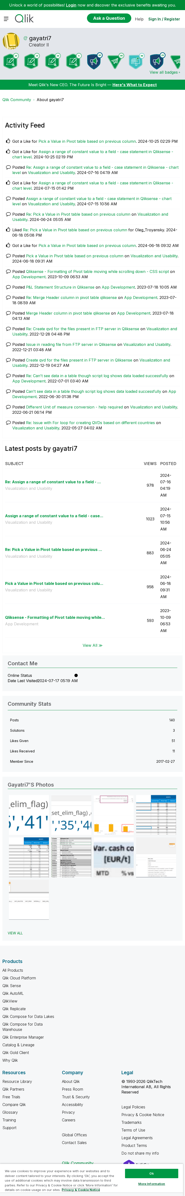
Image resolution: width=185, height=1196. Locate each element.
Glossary (10, 1112)
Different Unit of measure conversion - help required (74, 407)
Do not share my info (140, 1153)
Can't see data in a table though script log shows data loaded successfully (93, 391)
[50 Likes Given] (136, 61)
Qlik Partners (13, 1089)
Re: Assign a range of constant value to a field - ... (53, 481)
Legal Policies (133, 1107)
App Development (29, 276)
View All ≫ (93, 645)
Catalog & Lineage (18, 1044)
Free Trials (11, 1096)
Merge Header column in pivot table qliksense (68, 313)
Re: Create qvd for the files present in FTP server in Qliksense (82, 328)
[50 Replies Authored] (116, 61)
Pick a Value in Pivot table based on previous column (87, 141)
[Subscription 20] (53, 61)
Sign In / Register (164, 19)
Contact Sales (74, 1142)
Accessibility (72, 1104)
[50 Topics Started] (95, 61)
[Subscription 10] (11, 61)
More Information (151, 1184)
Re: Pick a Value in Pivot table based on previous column (78, 214)
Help (139, 19)
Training (9, 1120)
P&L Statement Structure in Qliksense (60, 287)
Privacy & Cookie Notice (142, 1114)
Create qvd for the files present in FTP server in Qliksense (79, 360)
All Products (12, 970)
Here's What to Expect (134, 84)
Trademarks (131, 1122)
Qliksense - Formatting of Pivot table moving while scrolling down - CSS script (97, 271)
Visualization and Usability (51, 172)
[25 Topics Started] (157, 61)
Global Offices (74, 1134)
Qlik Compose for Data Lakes (28, 1016)
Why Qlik (10, 1060)
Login (71, 5)
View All (15, 933)
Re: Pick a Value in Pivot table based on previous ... (53, 549)
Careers (68, 1120)
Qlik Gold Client (15, 1052)
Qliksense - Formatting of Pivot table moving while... (55, 617)
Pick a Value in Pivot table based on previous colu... (54, 583)
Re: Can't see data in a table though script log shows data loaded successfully (97, 375)
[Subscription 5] (74, 61)
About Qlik (71, 1081)
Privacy (68, 1112)
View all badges (164, 72)
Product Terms (134, 1145)
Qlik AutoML (13, 993)
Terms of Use (133, 1130)
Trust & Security (76, 1096)
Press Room (72, 1089)
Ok (151, 1173)
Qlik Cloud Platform (19, 978)
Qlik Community (16, 99)
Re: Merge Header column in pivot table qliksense (71, 297)
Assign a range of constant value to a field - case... (54, 515)
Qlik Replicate (14, 1008)
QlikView (9, 1001)
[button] (29, 815)
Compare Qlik (14, 1104)
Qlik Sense (11, 985)
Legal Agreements (137, 1137)
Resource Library (17, 1081)
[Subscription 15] (32, 61)
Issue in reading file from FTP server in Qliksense (71, 344)
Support (9, 1127)
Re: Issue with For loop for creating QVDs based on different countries (90, 422)
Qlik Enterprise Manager (23, 1037)
